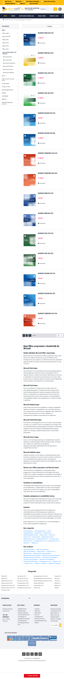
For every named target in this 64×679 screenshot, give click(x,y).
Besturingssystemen (7, 90)
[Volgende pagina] (27, 335)
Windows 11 (27, 543)
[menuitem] (9, 4)
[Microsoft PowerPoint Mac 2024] (29, 180)
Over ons (37, 614)
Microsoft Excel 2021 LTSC (45, 233)
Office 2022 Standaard (42, 549)
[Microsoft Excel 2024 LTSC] (29, 80)
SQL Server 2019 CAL (22, 580)
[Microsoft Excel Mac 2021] (29, 260)
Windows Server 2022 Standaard (32, 555)
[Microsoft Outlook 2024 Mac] (29, 140)
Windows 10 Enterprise (54, 563)
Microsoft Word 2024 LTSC (46, 33)
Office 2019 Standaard (29, 551)
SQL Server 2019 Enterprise (31, 561)
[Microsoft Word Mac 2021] (29, 220)
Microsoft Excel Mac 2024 (45, 93)
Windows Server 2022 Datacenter (32, 557)
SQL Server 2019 (28, 541)
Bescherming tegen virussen (7, 103)
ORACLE (4, 99)
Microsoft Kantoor (28, 531)
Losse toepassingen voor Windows (9, 52)
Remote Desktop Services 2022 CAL (43, 578)
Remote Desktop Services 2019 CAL (43, 580)
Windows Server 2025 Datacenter (51, 555)
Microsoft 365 (6, 36)
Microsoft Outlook (8, 66)
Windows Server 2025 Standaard (41, 553)
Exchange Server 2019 (40, 541)
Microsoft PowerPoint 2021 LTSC (47, 313)
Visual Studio (5, 83)
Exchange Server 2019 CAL (24, 587)
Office (3, 30)
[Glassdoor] (32, 654)
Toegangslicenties (28, 533)
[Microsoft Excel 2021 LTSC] (29, 240)
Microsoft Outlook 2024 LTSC (46, 113)
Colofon (37, 622)
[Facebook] (24, 654)
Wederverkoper (22, 611)
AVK (19, 624)
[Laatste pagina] (29, 335)
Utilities (4, 93)
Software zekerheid (23, 613)
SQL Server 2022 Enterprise (31, 559)
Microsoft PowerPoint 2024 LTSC (47, 153)
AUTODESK (5, 96)
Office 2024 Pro (41, 551)
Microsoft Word (7, 57)
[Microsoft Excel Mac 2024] (29, 100)
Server (3, 76)
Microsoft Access (8, 69)
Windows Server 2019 (42, 539)
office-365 (37, 611)
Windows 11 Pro (57, 561)
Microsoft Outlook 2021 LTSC (46, 273)
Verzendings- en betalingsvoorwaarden (24, 617)
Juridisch (37, 609)
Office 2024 (5, 33)
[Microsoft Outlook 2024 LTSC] (29, 120)
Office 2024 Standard (29, 549)
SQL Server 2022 (54, 539)
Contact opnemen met (24, 614)
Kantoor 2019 (27, 537)
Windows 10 (35, 543)
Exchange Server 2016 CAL (41, 576)
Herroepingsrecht (22, 620)
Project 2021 (37, 587)
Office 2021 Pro (51, 551)
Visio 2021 (57, 578)
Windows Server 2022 (29, 539)
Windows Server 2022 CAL (8, 585)
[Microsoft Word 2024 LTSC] (29, 40)
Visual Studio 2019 (38, 585)
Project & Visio (6, 86)
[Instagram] (40, 654)
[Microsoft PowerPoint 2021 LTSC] (29, 320)
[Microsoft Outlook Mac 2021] (29, 300)
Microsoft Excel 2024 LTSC (46, 73)
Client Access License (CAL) (8, 79)
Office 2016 (5, 46)
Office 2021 (5, 39)
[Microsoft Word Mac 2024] (29, 60)
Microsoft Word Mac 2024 (45, 53)
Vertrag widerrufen (33, 675)
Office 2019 (5, 43)
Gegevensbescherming (40, 620)
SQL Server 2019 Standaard (47, 559)
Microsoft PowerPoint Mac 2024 (47, 173)
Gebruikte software (40, 618)
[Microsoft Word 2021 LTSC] (29, 200)
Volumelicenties (39, 616)
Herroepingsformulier (23, 622)
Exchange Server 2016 (53, 541)
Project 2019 (57, 576)
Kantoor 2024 (43, 535)
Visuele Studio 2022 (39, 583)
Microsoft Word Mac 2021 (45, 213)
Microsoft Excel (7, 60)
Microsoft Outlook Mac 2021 (46, 293)
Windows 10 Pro (29, 563)
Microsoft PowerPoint (9, 63)
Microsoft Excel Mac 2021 (45, 253)
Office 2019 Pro (28, 553)
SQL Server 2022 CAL (22, 578)
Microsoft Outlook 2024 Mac (46, 133)
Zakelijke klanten (22, 609)
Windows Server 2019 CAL (8, 587)
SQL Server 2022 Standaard (50, 557)
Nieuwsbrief (38, 613)
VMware (56, 587)
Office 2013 (5, 49)
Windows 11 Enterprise (41, 563)
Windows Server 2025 (47, 537)
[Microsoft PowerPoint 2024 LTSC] (29, 160)
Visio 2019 (57, 580)
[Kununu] (36, 654)
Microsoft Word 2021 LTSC (45, 193)
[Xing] (28, 654)
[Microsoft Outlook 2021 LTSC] (29, 280)
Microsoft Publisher (8, 72)
